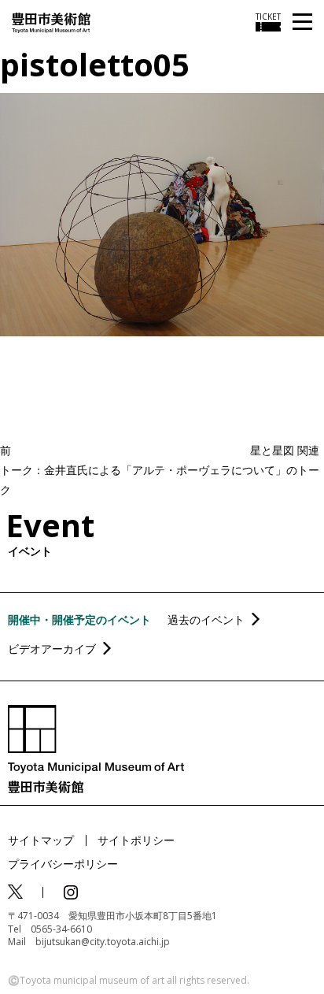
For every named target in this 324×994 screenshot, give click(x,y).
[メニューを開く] (302, 22)
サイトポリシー (136, 840)
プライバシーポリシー (63, 863)
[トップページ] (51, 21)
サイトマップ (41, 840)
